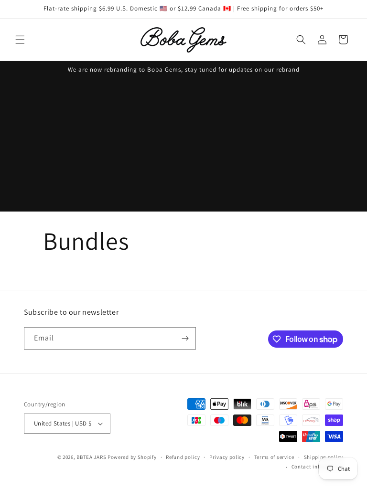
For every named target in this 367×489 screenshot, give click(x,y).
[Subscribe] (184, 338)
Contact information (317, 466)
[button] (20, 39)
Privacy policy (227, 457)
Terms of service (274, 457)
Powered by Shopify (132, 457)
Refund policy (183, 457)
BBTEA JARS (91, 457)
